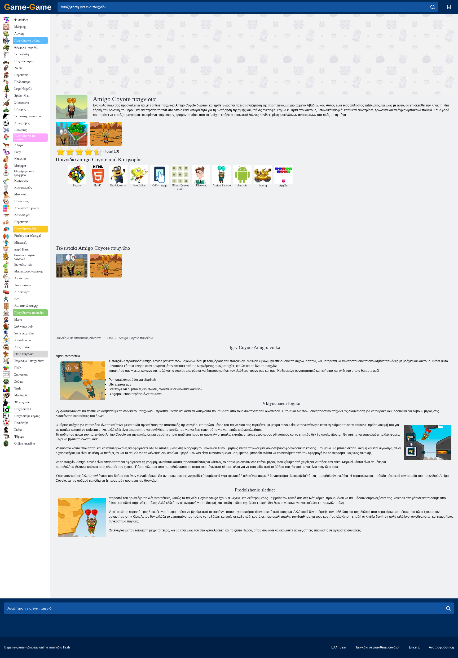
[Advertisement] (155, 54)
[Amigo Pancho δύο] (71, 134)
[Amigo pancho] (106, 134)
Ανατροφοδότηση (441, 647)
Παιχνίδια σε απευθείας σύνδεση (377, 647)
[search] (432, 7)
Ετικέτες (414, 647)
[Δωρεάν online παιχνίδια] (28, 7)
